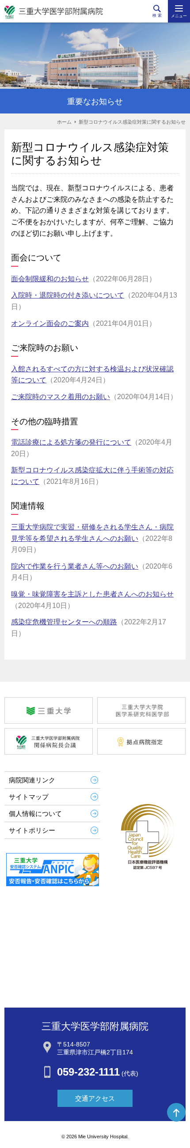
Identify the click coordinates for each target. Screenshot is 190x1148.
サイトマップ (29, 797)
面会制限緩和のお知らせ (50, 279)
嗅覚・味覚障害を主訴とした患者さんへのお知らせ (92, 594)
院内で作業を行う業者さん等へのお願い (74, 566)
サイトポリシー (32, 830)
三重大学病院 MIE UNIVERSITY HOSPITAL (53, 12)
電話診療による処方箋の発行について (71, 442)
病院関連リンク (32, 780)
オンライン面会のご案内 (50, 323)
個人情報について (35, 813)
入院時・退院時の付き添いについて (67, 295)
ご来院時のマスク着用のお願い (60, 396)
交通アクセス (95, 1098)
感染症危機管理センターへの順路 (64, 622)
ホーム (64, 122)
